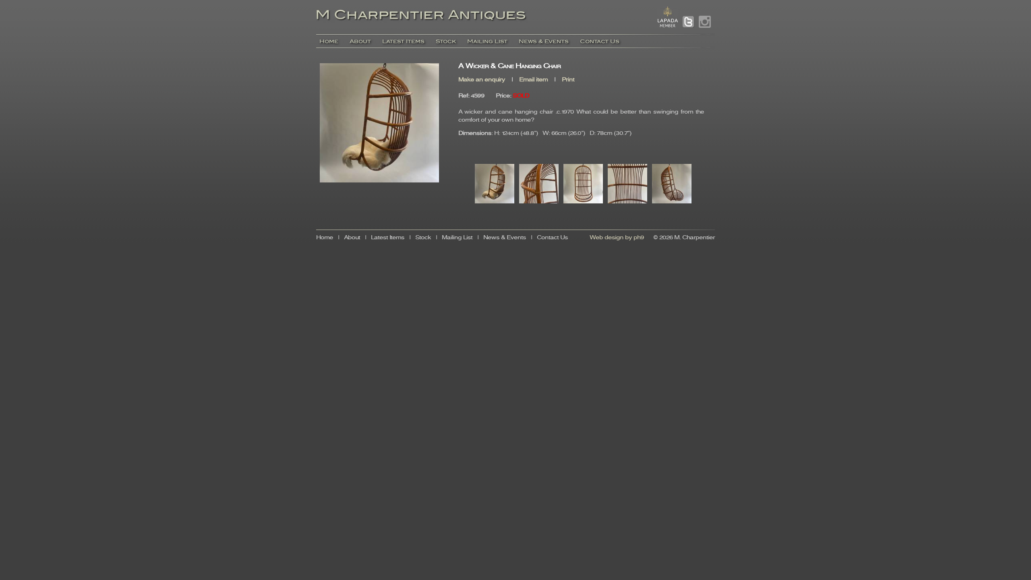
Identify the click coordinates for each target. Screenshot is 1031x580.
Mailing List (487, 41)
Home (328, 41)
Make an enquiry (481, 80)
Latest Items (403, 41)
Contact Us (599, 41)
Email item (533, 80)
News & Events (544, 41)
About (360, 41)
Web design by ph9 (617, 237)
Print (568, 80)
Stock (446, 41)
